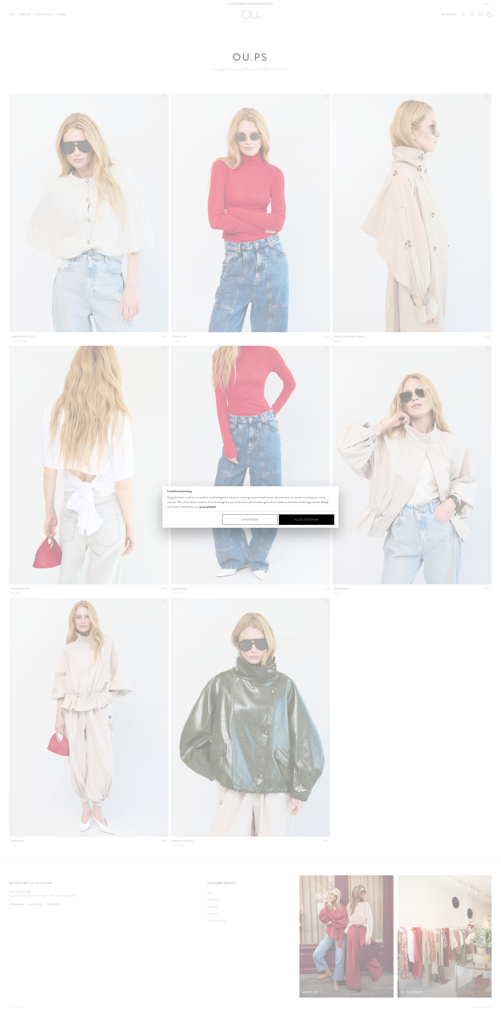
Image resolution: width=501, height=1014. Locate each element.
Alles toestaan (306, 519)
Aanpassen (250, 519)
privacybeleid (208, 506)
